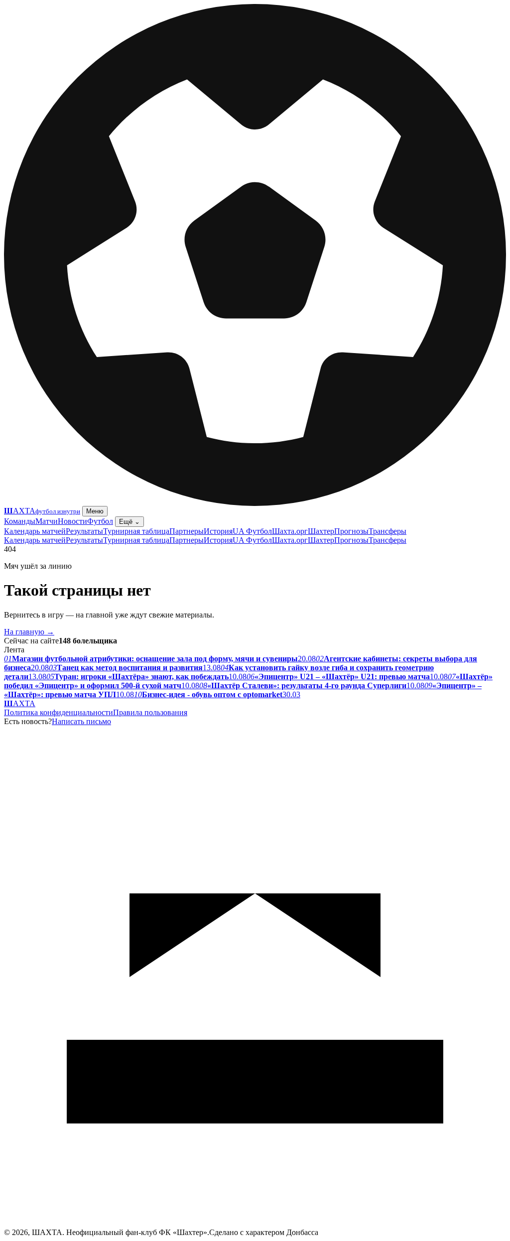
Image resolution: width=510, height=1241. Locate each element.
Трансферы (387, 531)
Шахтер (321, 531)
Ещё (129, 521)
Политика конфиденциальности (58, 712)
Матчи (46, 521)
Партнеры (186, 531)
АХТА (19, 703)
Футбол (100, 521)
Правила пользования (150, 712)
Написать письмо (81, 721)
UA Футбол (252, 531)
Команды (19, 521)
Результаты (84, 531)
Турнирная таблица (136, 531)
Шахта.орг (290, 531)
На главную (29, 631)
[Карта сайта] (255, 1225)
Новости (72, 521)
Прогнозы (351, 531)
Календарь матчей (35, 531)
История (218, 531)
